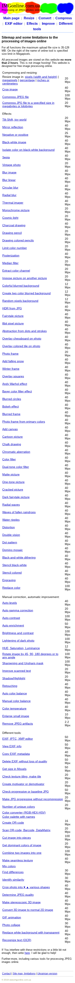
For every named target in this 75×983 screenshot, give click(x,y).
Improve (48, 23)
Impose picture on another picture (24, 278)
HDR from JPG (12, 308)
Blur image (9, 172)
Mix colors (9, 866)
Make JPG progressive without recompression (32, 799)
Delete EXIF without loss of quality (24, 761)
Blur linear (9, 180)
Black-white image (14, 142)
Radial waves (11, 504)
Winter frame (10, 368)
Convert (45, 18)
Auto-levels (9, 602)
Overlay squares (13, 376)
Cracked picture (12, 489)
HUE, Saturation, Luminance (21, 648)
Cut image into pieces (16, 837)
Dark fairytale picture (16, 497)
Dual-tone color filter (15, 467)
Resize (29, 18)
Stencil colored (12, 572)
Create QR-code (13, 822)
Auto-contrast (11, 618)
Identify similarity (13, 879)
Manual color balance (16, 701)
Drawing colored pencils (18, 240)
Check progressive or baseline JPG (25, 791)
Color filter (9, 459)
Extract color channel (16, 270)
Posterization (10, 255)
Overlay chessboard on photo (21, 338)
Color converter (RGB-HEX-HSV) (24, 812)
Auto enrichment (13, 625)
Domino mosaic (12, 550)
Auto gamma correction (17, 610)
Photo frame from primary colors (23, 421)
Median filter (10, 263)
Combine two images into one (21, 852)
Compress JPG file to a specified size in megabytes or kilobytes (28, 104)
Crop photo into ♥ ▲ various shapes (26, 887)
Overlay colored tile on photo (21, 346)
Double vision (11, 534)
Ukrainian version (47, 973)
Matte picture (11, 474)
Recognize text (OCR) (16, 940)
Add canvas (10, 429)
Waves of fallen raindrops (19, 512)
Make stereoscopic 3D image (21, 902)
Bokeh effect (10, 406)
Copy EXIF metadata (16, 753)
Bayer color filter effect (17, 391)
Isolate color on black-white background (28, 149)
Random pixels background (20, 300)
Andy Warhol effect (14, 383)
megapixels (9, 80)
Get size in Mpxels (14, 769)
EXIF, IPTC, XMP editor (17, 738)
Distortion (8, 527)
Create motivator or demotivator (23, 784)
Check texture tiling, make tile (21, 776)
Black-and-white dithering (19, 557)
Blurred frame (11, 414)
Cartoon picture (12, 436)
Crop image (10, 89)
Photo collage (11, 925)
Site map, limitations (24, 973)
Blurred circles (11, 399)
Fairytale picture (13, 316)
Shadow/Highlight (13, 678)
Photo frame (10, 353)
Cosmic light (10, 217)
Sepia (6, 157)
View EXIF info (11, 746)
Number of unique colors (18, 806)
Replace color (11, 587)
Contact (6, 973)
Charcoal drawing (13, 225)
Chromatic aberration (16, 451)
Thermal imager (12, 202)
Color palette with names (18, 816)
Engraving (9, 580)
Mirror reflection (12, 127)
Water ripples (11, 519)
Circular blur (10, 187)
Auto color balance (14, 693)
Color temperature (14, 708)
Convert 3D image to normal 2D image (27, 909)
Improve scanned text (16, 670)
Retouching (9, 685)
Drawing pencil (12, 232)
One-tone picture (13, 482)
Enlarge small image (15, 716)
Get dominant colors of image (21, 845)
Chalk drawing (11, 444)
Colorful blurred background (20, 285)
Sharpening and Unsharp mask (22, 663)
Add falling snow (13, 361)
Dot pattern (9, 542)
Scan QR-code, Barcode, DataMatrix (26, 830)
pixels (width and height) (41, 76)
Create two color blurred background (26, 293)
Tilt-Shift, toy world (14, 119)
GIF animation (11, 917)
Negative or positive (15, 134)
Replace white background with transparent (30, 932)
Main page (11, 18)
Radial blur (9, 195)
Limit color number (14, 248)
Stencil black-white (14, 565)
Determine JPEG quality (18, 894)
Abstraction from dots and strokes (24, 331)
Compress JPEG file (15, 97)
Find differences (13, 872)
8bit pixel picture (13, 323)
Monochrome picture (16, 210)
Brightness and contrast (18, 633)
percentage (27, 80)
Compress (63, 18)
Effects (32, 23)
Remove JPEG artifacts (17, 723)
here (27, 952)
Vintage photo (11, 165)
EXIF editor (13, 23)
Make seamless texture (17, 860)
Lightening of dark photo (18, 640)
